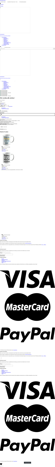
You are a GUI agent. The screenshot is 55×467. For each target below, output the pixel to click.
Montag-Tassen (6, 40)
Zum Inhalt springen (3, 0)
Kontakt (3, 258)
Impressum (3, 260)
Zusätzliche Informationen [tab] (5, 117)
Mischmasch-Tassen (6, 44)
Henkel (2, 105)
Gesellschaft (5, 41)
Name (1, 252)
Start (0, 47)
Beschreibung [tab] (3, 116)
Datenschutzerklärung (5, 259)
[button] (6, 37)
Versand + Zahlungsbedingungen (6, 372)
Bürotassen (5, 39)
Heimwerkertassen (6, 85)
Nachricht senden (2, 255)
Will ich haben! (2, 112)
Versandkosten (15, 461)
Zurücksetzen (10, 106)
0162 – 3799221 (44, 244)
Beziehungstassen (6, 38)
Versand (2, 103)
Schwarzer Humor (6, 43)
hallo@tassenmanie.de (28, 243)
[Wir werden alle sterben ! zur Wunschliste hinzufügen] (27, 114)
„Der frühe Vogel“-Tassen (7, 42)
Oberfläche (1, 106)
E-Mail (1, 364)
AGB (2, 262)
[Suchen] (54, 49)
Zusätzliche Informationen (5, 108)
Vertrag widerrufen (27, 462)
